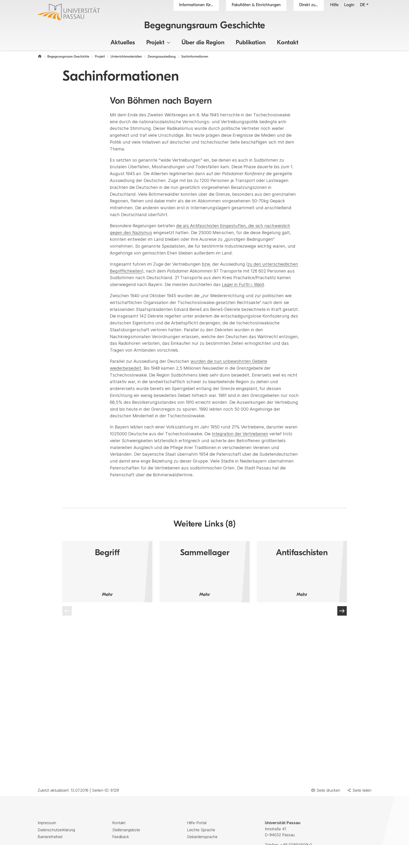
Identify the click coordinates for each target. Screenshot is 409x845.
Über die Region (203, 43)
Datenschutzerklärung (56, 829)
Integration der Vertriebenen (240, 433)
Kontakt (287, 43)
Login (349, 5)
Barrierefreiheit (50, 836)
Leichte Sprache (201, 829)
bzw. (206, 264)
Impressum (47, 822)
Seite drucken (328, 790)
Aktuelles (123, 43)
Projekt (155, 43)
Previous (67, 611)
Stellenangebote (126, 829)
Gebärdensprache (202, 836)
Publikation (251, 43)
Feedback (120, 836)
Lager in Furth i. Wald (243, 284)
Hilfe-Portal (196, 822)
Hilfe (334, 5)
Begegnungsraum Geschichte (204, 26)
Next (342, 611)
